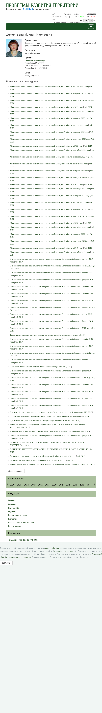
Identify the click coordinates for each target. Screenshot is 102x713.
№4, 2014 (75, 420)
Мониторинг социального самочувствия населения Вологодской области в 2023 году (46, 107)
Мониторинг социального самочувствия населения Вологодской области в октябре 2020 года (50, 227)
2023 (33, 484)
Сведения (12, 500)
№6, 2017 (19, 341)
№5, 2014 (85, 416)
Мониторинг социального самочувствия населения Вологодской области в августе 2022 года (49, 156)
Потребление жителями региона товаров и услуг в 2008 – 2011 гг (38, 460)
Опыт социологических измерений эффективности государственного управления (45, 416)
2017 (75, 484)
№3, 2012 (71, 460)
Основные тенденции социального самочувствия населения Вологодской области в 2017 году (50, 328)
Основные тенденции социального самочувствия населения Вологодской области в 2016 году (50, 377)
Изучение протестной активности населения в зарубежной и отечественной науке (45, 431)
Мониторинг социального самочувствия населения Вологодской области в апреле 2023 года (49, 132)
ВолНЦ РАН (28, 9)
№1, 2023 (88, 145)
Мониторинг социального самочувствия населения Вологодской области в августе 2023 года (49, 118)
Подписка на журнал (17, 515)
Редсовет (12, 511)
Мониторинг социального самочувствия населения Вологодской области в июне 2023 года (49, 125)
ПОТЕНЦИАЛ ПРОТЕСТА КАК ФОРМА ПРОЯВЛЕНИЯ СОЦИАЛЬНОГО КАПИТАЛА (49, 449)
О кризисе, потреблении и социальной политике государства (36, 366)
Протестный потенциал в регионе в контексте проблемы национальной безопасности (46, 412)
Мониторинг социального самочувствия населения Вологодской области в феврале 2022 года (50, 177)
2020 (54, 484)
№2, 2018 (19, 324)
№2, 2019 (19, 282)
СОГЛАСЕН (6, 563)
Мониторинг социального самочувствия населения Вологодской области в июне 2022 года (49, 163)
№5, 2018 (19, 303)
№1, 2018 (83, 334)
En (94, 20)
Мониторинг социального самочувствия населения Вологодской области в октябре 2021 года (50, 188)
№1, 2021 (88, 223)
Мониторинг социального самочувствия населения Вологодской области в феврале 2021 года (50, 216)
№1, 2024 (88, 107)
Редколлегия (13, 508)
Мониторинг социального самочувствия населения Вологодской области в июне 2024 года (49, 86)
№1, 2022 (88, 184)
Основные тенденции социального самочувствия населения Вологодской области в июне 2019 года (52, 265)
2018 (68, 484)
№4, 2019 (15, 268)
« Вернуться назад (15, 471)
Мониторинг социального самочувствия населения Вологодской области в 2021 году (46, 184)
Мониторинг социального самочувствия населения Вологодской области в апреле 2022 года (49, 170)
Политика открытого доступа (21, 522)
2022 (40, 484)
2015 (89, 484)
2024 (26, 484)
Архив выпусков (16, 478)
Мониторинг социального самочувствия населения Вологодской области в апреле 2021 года (49, 209)
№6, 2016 (19, 387)
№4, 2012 (81, 456)
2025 (19, 484)
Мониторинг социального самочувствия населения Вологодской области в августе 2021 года (49, 195)
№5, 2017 (19, 348)
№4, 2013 (85, 431)
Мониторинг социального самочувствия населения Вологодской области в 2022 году (46, 145)
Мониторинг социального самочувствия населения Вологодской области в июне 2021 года (49, 202)
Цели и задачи (14, 526)
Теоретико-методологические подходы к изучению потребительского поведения (44, 334)
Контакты (12, 519)
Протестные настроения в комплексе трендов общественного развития (40, 420)
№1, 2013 (25, 445)
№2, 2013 (19, 438)
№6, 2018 (19, 296)
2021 (47, 484)
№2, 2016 (19, 408)
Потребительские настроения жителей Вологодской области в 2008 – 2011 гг (43, 456)
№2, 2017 (19, 373)
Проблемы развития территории (42, 5)
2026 (12, 484)
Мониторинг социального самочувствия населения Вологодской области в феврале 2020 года (50, 241)
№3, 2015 (88, 412)
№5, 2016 (19, 394)
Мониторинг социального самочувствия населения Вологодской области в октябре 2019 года (50, 252)
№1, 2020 (88, 247)
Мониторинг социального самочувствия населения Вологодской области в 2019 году (46, 247)
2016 (82, 484)
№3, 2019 (19, 275)
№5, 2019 (19, 261)
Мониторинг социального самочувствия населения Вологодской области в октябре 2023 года (50, 111)
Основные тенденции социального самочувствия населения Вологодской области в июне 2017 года (52, 352)
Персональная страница (35, 60)
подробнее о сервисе (64, 551)
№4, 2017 (15, 355)
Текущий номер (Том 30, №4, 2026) (23, 540)
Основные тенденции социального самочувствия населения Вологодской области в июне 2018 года (52, 307)
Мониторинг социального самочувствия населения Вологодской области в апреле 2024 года (49, 93)
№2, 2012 (90, 464)
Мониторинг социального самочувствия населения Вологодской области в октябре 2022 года (50, 150)
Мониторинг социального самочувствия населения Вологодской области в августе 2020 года (49, 234)
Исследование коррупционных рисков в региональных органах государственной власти (47, 464)
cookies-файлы (52, 548)
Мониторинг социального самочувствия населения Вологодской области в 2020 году (46, 223)
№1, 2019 (19, 289)
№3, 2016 (19, 401)
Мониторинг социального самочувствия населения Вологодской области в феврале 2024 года (50, 100)
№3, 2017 (19, 362)
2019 (61, 484)
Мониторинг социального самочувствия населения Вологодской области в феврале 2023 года (50, 139)
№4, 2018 (15, 310)
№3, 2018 (19, 317)
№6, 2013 (25, 427)
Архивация (13, 504)
